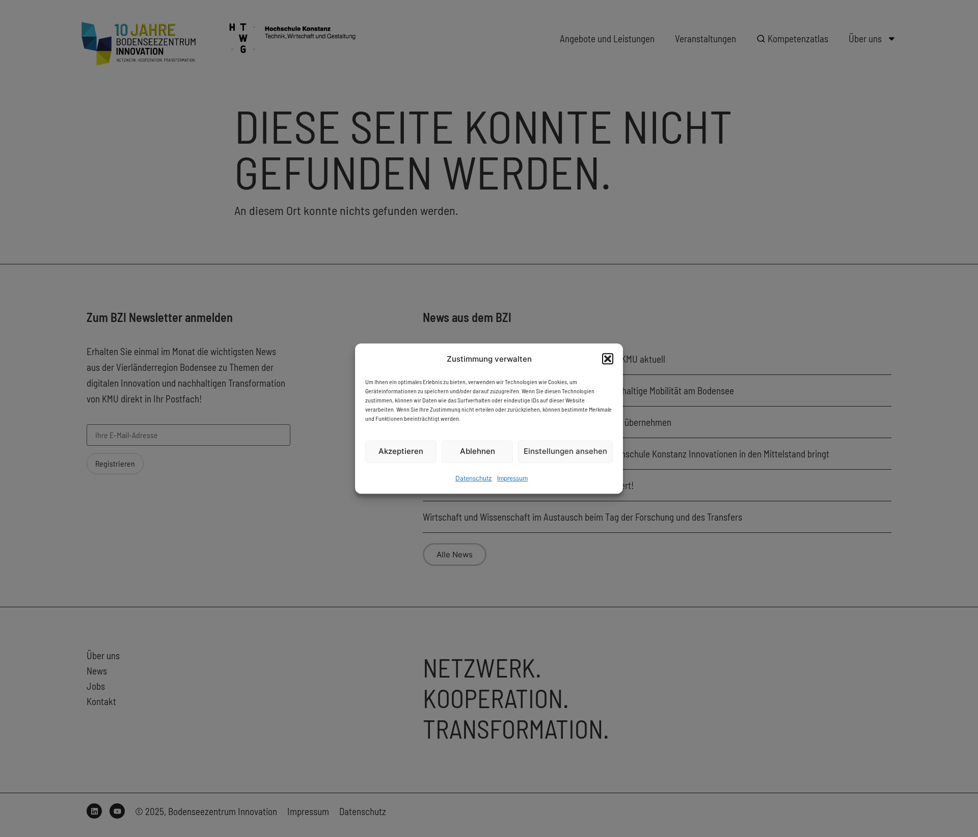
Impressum (512, 478)
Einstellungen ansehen (565, 451)
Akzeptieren (400, 451)
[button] (608, 359)
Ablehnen (477, 451)
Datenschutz (473, 478)
